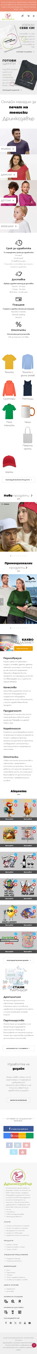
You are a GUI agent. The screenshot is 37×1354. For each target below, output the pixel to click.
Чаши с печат (11, 1249)
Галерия (9, 1275)
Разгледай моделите (11, 90)
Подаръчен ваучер (13, 1258)
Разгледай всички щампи (18, 960)
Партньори (10, 1272)
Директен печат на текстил (17, 1235)
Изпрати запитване (18, 1100)
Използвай (9, 819)
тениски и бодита (11, 673)
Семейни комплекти (14, 1261)
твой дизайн (11, 679)
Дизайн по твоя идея (14, 1233)
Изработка (10, 1289)
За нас (8, 1209)
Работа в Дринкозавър (15, 1214)
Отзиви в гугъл (19, 1136)
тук (11, 723)
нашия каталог (10, 682)
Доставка (18, 279)
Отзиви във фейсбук (19, 1129)
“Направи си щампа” (20, 720)
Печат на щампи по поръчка (17, 1228)
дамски (22, 664)
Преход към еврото (14, 1216)
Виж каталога (23, 648)
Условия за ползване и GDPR (17, 1280)
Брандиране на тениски (15, 1230)
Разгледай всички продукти (18, 480)
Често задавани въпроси (15, 1277)
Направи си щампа (24, 52)
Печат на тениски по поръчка (17, 1226)
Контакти (10, 1212)
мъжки (15, 664)
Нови (16, 495)
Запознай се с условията (17, 1048)
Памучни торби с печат (15, 1247)
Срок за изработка (18, 248)
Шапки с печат (12, 1244)
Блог (8, 1270)
